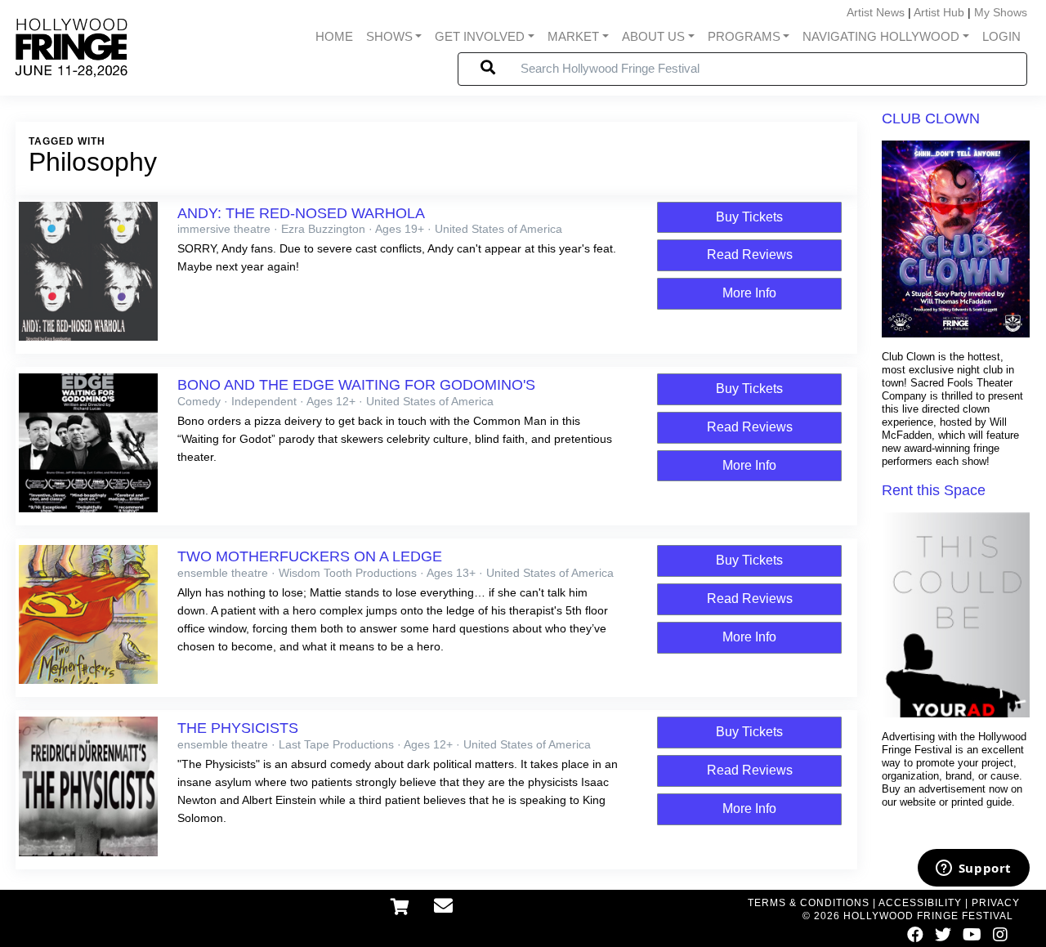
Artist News (876, 12)
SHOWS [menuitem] (389, 36)
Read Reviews (750, 254)
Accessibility (920, 903)
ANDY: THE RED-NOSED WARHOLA (301, 213)
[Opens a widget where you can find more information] (973, 869)
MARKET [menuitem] (573, 36)
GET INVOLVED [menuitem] (480, 36)
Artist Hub (939, 12)
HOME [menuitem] (334, 36)
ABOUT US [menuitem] (653, 36)
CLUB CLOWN (931, 118)
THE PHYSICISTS (237, 728)
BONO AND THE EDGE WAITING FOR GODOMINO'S (356, 385)
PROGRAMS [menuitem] (744, 36)
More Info (749, 293)
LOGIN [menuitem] (1001, 36)
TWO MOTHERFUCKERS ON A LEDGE (309, 556)
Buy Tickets (749, 217)
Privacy (996, 903)
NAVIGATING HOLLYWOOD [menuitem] (880, 36)
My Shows (1000, 12)
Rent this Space (934, 490)
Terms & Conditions (808, 903)
